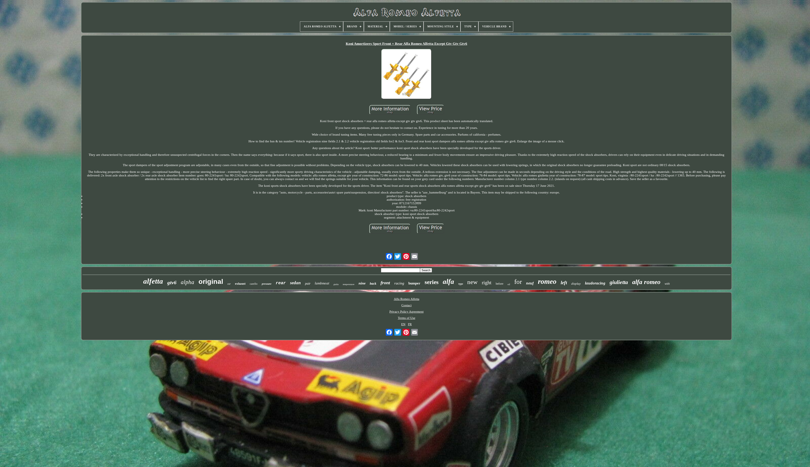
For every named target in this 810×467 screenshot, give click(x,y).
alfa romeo (646, 281)
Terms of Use (406, 318)
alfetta (153, 281)
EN (403, 324)
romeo (547, 281)
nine (362, 283)
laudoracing (595, 283)
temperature (348, 284)
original (210, 281)
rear (281, 283)
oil (509, 284)
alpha (187, 282)
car (229, 283)
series (432, 282)
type (460, 283)
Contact (406, 305)
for (518, 281)
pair (307, 283)
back (373, 283)
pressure (266, 283)
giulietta (619, 282)
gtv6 (172, 282)
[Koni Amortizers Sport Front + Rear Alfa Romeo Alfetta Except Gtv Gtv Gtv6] (406, 74)
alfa (448, 281)
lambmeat (322, 283)
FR (410, 324)
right (486, 282)
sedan (295, 282)
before (499, 283)
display (576, 283)
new (472, 282)
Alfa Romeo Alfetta (406, 299)
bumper (414, 283)
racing (399, 283)
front (385, 282)
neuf (530, 283)
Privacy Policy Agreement (406, 311)
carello (254, 283)
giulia (336, 284)
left (564, 282)
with (667, 283)
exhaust (240, 283)
